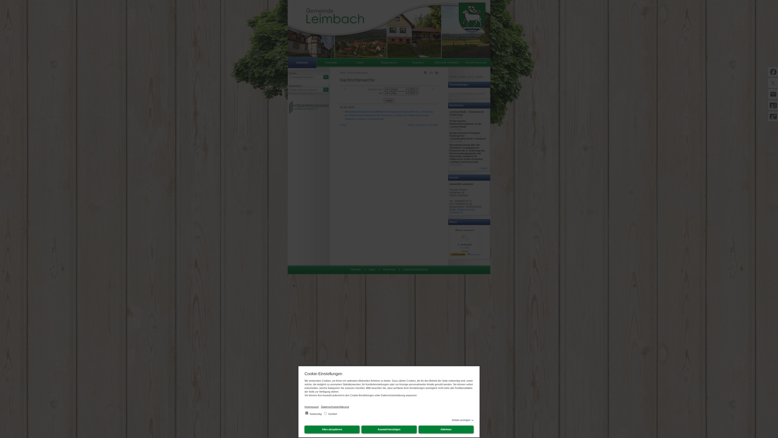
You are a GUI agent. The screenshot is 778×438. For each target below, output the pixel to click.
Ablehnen (445, 429)
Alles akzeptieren (332, 429)
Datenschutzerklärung (335, 406)
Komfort (332, 414)
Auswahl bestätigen (389, 429)
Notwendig (315, 414)
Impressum (312, 406)
